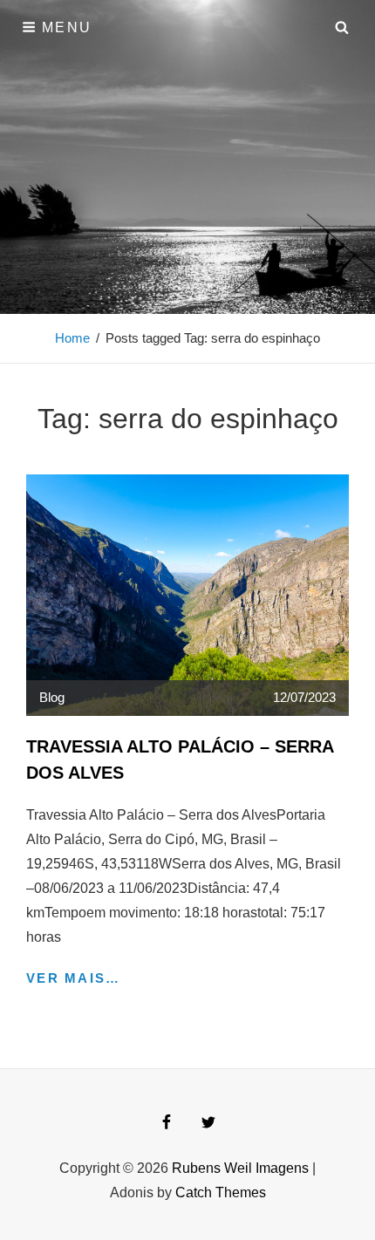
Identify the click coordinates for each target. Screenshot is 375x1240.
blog (52, 697)
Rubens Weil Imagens (240, 1168)
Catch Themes (220, 1192)
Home (72, 337)
